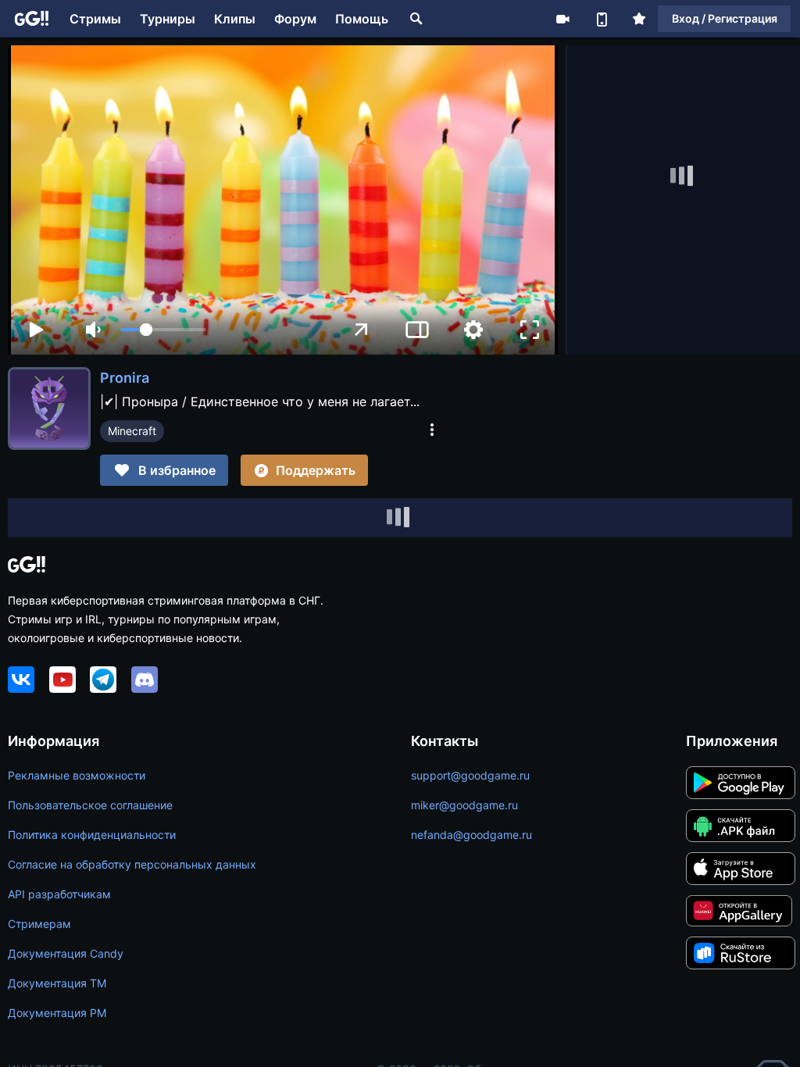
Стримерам (39, 923)
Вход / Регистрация (724, 18)
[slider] (163, 329)
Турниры (167, 19)
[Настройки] (473, 329)
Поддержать (315, 470)
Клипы (234, 19)
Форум (295, 19)
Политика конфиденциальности (92, 834)
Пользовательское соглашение (90, 805)
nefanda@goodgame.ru (471, 834)
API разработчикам (59, 894)
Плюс (639, 19)
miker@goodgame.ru (464, 805)
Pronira (124, 377)
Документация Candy (65, 953)
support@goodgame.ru (470, 775)
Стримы (95, 19)
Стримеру (562, 18)
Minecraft (132, 430)
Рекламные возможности (76, 775)
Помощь (361, 19)
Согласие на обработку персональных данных (132, 864)
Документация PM (57, 1012)
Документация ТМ (57, 983)
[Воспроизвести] (36, 329)
